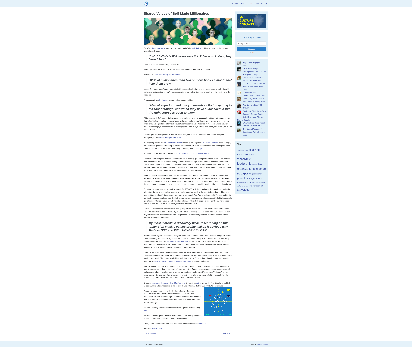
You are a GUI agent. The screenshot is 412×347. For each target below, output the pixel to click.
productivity (257, 174)
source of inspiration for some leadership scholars (172, 261)
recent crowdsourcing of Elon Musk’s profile (168, 283)
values (245, 189)
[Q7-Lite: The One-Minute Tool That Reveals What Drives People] (239, 84)
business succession (242, 150)
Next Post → (227, 333)
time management (256, 186)
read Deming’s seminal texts (177, 241)
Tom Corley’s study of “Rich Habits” (167, 75)
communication (245, 154)
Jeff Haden (196, 48)
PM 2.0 (240, 174)
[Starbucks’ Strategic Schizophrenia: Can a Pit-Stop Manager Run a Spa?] (239, 69)
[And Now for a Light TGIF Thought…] (239, 106)
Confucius (163, 100)
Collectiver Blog (238, 4)
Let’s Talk (259, 4)
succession (259, 182)
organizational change (251, 168)
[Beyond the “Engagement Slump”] (239, 63)
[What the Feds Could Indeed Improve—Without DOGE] (239, 123)
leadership (244, 163)
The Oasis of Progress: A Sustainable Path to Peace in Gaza (254, 132)
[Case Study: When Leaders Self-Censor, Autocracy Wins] (239, 99)
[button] (266, 3)
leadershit (255, 164)
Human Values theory (173, 143)
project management (248, 178)
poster (248, 173)
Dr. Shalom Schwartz (210, 143)
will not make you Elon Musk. (170, 138)
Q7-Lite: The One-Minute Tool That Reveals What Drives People (254, 87)
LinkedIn (202, 324)
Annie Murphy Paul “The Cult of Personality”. (193, 154)
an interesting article (157, 48)
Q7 (261, 178)
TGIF (246, 186)
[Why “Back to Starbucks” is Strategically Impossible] (239, 78)
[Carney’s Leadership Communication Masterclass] (239, 93)
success (251, 182)
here (145, 310)
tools (239, 190)
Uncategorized (157, 328)
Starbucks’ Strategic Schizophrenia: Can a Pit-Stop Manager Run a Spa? (254, 72)
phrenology (197, 148)
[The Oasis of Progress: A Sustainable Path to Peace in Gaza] (239, 130)
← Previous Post (150, 333)
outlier (198, 283)
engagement (244, 158)
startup (243, 182)
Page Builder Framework (262, 344)
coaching (254, 149)
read (239, 182)
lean (260, 164)
